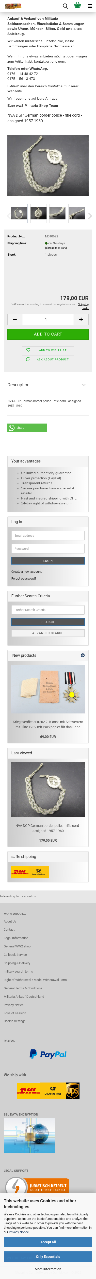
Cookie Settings (15, 1021)
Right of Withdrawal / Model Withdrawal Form (35, 980)
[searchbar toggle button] (65, 6)
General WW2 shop (17, 946)
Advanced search (48, 633)
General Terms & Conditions (23, 988)
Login (48, 561)
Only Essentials (48, 1257)
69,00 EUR (48, 737)
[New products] (83, 655)
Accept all (48, 1242)
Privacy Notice (19, 1232)
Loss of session (15, 1013)
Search (48, 622)
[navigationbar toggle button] (90, 6)
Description (18, 384)
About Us (10, 921)
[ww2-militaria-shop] (11, 6)
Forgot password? (23, 578)
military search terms (18, 971)
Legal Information (16, 938)
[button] (89, 216)
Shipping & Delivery (17, 963)
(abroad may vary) (56, 247)
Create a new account (26, 571)
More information (48, 1269)
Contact (9, 929)
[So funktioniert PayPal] (48, 1053)
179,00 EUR (48, 840)
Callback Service (15, 955)
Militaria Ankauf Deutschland (24, 996)
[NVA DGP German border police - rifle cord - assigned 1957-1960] (48, 165)
